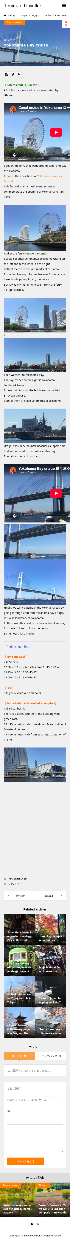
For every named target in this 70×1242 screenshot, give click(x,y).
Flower (42, 1185)
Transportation (14, 22)
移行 (26, 878)
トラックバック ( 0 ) (50, 1056)
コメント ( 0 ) (19, 1056)
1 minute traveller (22, 5)
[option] (17, 1200)
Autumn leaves (10, 1185)
